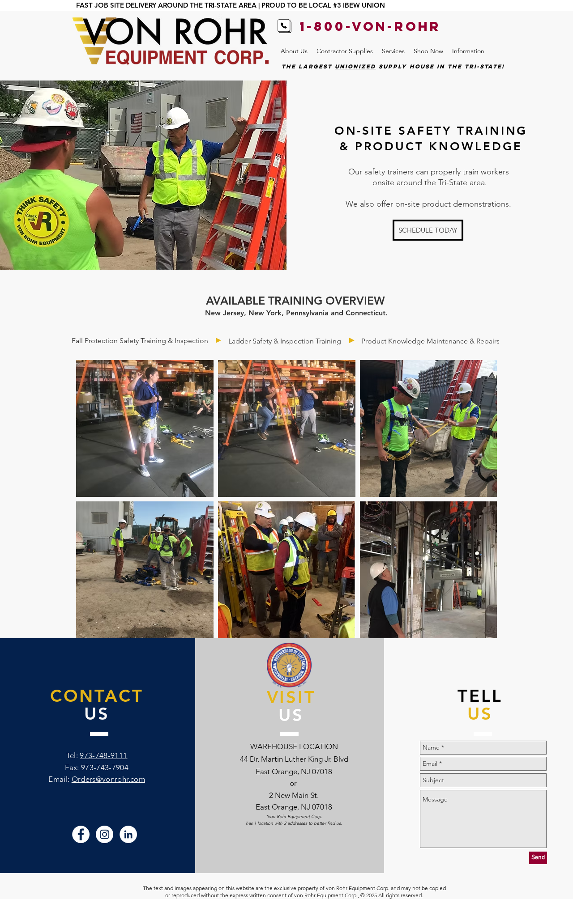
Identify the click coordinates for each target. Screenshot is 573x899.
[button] (294, 51)
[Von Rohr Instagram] (104, 834)
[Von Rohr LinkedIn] (128, 834)
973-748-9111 (103, 755)
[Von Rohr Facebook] (81, 834)
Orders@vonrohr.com (108, 779)
